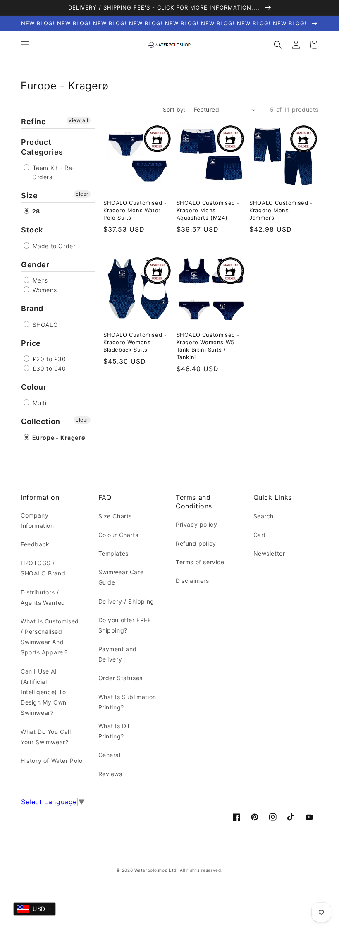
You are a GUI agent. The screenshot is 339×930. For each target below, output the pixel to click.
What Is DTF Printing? (116, 731)
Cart (259, 534)
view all (78, 120)
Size (29, 195)
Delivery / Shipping (126, 601)
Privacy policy (196, 524)
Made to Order (53, 245)
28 (35, 211)
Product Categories (42, 147)
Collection (40, 421)
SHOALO (44, 324)
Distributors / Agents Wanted (43, 597)
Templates (113, 553)
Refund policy (196, 543)
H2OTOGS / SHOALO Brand (43, 568)
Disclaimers (192, 580)
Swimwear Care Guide (121, 577)
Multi (39, 402)
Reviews (110, 773)
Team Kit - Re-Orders (53, 172)
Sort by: (174, 109)
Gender (35, 264)
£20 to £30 (48, 358)
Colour (34, 387)
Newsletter (269, 553)
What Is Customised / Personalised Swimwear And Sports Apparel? (50, 637)
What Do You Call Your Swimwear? (46, 736)
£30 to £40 (48, 368)
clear (82, 194)
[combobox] (34, 909)
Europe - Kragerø (58, 437)
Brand (32, 308)
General (109, 754)
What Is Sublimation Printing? (127, 702)
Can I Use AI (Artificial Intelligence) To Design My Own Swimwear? (44, 692)
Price (31, 343)
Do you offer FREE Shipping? (124, 625)
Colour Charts (118, 534)
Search (263, 516)
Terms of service (200, 562)
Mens (39, 280)
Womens (44, 289)
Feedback (35, 544)
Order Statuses (120, 677)
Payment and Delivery (117, 654)
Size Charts (115, 516)
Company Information (37, 520)
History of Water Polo (52, 760)
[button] (25, 45)
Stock (32, 229)
